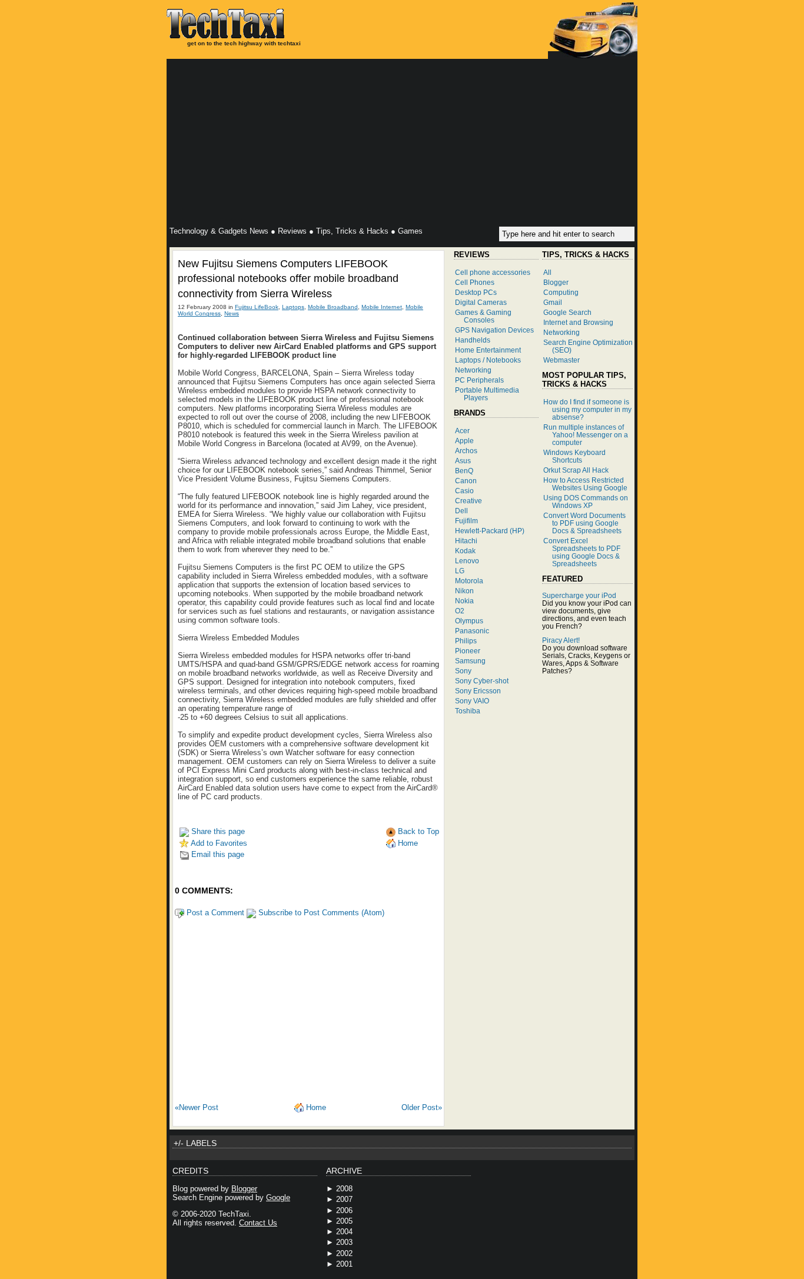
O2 (459, 610)
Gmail (552, 302)
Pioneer (467, 651)
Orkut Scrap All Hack (576, 470)
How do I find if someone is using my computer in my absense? (587, 409)
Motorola (469, 580)
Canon (466, 480)
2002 (344, 1253)
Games (410, 231)
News (231, 313)
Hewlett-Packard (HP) (489, 530)
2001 (344, 1264)
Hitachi (466, 540)
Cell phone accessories (492, 272)
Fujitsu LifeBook (256, 307)
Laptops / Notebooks (488, 360)
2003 (344, 1242)
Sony (463, 671)
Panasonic (472, 630)
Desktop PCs (476, 292)
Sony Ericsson (478, 691)
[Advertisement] (402, 144)
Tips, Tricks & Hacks (352, 231)
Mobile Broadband (333, 307)
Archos (466, 450)
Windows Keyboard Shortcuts (574, 456)
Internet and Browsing (578, 322)
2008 (344, 1188)
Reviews (292, 231)
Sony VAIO (472, 701)
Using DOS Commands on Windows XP (585, 501)
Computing (561, 292)
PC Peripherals (479, 380)
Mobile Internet (381, 307)
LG (459, 570)
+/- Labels (195, 1143)
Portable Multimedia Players (487, 393)
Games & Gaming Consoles (483, 316)
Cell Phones (474, 282)
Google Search (567, 312)
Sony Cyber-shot (482, 681)
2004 (344, 1231)
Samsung (470, 661)
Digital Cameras (481, 302)
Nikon (464, 590)
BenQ (464, 470)
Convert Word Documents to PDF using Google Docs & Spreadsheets (584, 522)
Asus (463, 460)
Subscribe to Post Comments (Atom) (320, 912)
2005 (344, 1221)
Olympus (469, 620)
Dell (461, 510)
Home (407, 843)
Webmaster (561, 360)
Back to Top (417, 831)
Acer (462, 430)
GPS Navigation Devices (494, 330)
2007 (344, 1199)
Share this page (217, 831)
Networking (473, 370)
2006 (344, 1210)
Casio (464, 490)
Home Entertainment (488, 350)
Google (278, 1197)
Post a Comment (214, 912)
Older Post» (421, 1107)
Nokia (464, 600)
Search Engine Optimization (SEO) (588, 346)
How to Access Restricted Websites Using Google (585, 483)
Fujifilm (466, 520)
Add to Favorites (218, 843)
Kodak (465, 550)
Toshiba (467, 711)
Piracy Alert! (561, 640)
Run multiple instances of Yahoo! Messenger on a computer (585, 434)
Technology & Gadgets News (219, 231)
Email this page (216, 854)
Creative (468, 500)
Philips (466, 641)
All (547, 272)
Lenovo (467, 560)
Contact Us (258, 1222)
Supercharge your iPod (579, 595)
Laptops (293, 307)
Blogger (556, 282)
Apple (464, 440)
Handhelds (472, 340)
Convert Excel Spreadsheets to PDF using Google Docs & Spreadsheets (581, 552)
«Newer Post (196, 1107)
